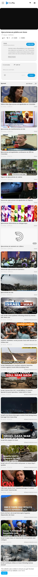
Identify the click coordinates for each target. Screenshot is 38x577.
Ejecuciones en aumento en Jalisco (12, 246)
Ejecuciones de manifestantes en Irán (13, 129)
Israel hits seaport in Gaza (9, 440)
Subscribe (30, 44)
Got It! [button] (4, 573)
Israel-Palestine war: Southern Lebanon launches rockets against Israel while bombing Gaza (17, 366)
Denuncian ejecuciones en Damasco (12, 269)
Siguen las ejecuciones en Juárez (11, 177)
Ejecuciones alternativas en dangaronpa (14, 223)
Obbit (5, 43)
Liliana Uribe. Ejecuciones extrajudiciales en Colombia (18, 104)
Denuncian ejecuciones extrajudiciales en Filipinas (17, 200)
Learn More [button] (21, 571)
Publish (31, 75)
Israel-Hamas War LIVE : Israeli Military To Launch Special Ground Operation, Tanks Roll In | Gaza (16, 391)
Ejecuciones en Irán (7, 292)
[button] (34, 3)
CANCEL (23, 75)
